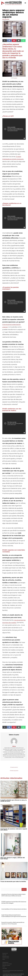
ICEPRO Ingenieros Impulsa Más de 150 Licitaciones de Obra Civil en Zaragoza (13, 902)
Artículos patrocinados (7, 970)
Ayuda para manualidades (7, 963)
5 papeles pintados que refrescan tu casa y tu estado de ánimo (13, 800)
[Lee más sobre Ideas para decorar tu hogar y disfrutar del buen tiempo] (10, 844)
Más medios (5, 968)
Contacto (12, 970)
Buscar (24, 889)
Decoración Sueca (6, 956)
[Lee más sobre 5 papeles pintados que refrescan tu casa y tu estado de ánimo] (13, 789)
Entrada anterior (14, 767)
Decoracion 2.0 (5, 953)
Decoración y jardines (6, 965)
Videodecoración (5, 962)
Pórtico (4, 959)
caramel (15, 77)
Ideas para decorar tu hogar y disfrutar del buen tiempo (12, 858)
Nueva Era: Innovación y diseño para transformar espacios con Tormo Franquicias (12, 923)
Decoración (5, 19)
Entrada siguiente (14, 770)
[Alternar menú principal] (25, 3)
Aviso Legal (17, 970)
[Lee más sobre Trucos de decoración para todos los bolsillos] (13, 870)
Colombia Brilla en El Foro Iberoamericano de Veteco (14, 909)
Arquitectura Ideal (6, 957)
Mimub (4, 966)
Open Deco (4, 954)
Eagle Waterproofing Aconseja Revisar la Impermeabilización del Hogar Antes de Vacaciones (13, 915)
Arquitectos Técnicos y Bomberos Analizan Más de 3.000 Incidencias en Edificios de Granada (13, 895)
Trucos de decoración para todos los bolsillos (13, 881)
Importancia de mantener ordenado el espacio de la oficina (13, 829)
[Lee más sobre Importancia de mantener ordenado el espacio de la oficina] (13, 815)
